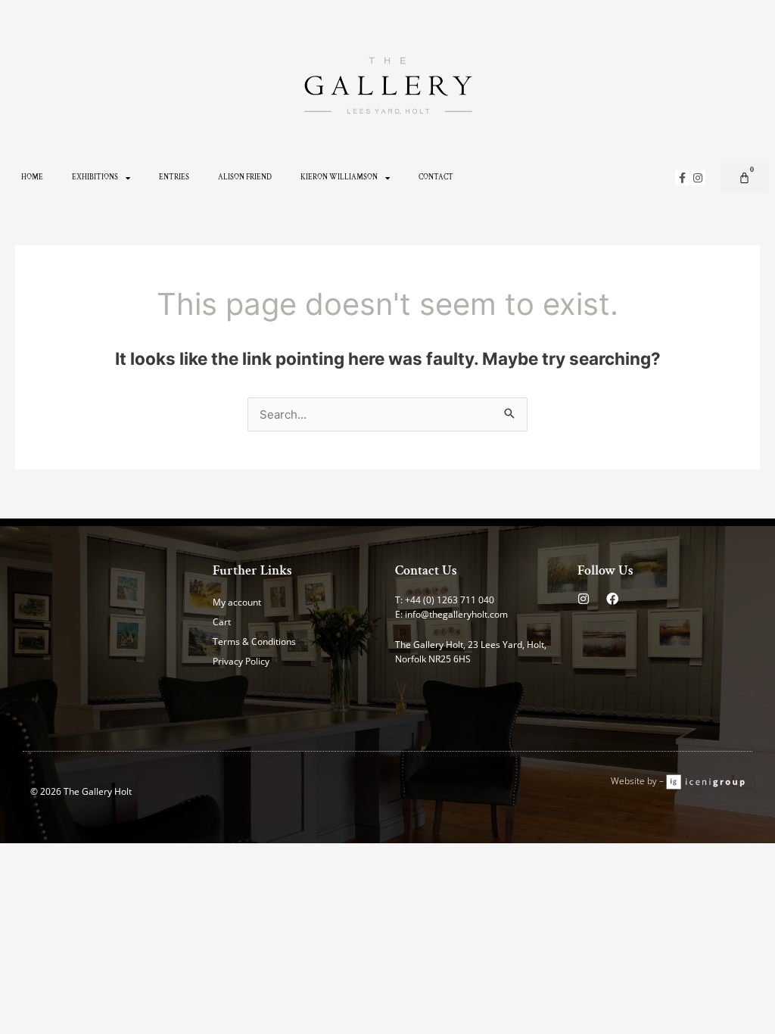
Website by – (638, 780)
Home (32, 177)
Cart (222, 621)
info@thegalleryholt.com (456, 614)
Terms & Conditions (254, 641)
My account (237, 602)
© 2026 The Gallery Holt (81, 791)
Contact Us (426, 570)
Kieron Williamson (339, 177)
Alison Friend (245, 177)
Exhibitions (95, 177)
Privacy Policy (241, 661)
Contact (436, 177)
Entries (174, 177)
